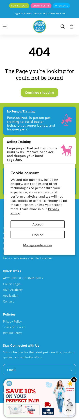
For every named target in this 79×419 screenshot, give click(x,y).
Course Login (11, 284)
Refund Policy (12, 333)
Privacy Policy (12, 321)
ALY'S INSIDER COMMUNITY (23, 278)
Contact (8, 301)
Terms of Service (14, 327)
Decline (37, 235)
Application (10, 295)
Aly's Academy (13, 289)
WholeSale (61, 5)
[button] (5, 26)
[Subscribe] (71, 369)
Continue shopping (39, 92)
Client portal (41, 5)
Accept (37, 224)
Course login (19, 5)
